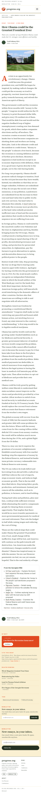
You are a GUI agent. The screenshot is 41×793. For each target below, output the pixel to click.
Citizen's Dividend (12, 578)
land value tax (30, 204)
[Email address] (20, 742)
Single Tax (9, 592)
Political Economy (27, 700)
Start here (7, 608)
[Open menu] (37, 9)
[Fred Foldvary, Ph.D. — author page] (4, 42)
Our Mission (5, 781)
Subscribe (34, 717)
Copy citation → (15, 661)
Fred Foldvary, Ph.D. (13, 41)
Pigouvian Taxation (12, 585)
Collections (24, 768)
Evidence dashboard (17, 608)
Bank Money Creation (13, 600)
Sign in (14, 4)
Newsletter (6, 4)
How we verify (28, 608)
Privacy (4, 791)
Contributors (5, 783)
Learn (22, 765)
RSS (4, 774)
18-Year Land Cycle (13, 571)
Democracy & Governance (11, 700)
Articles (5, 15)
